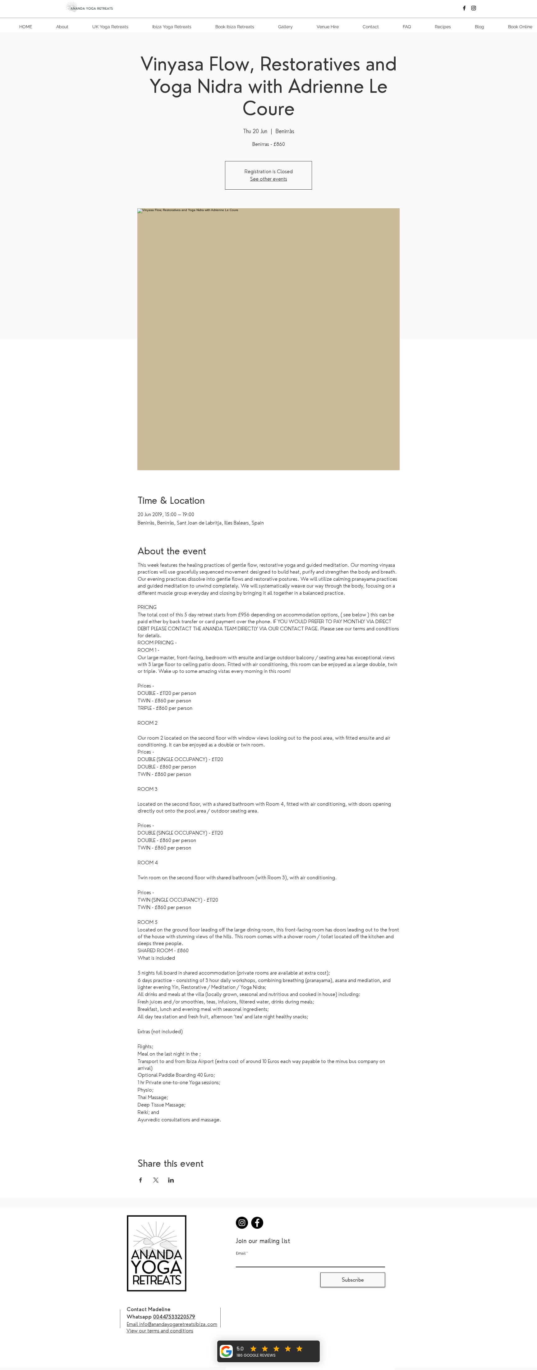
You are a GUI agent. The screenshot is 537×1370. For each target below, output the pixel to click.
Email (241, 1253)
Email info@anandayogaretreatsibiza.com (172, 1324)
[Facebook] (464, 8)
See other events (268, 179)
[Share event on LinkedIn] (171, 1180)
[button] (399, 27)
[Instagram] (473, 8)
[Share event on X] (156, 1180)
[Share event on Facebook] (141, 1180)
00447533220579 (174, 1317)
